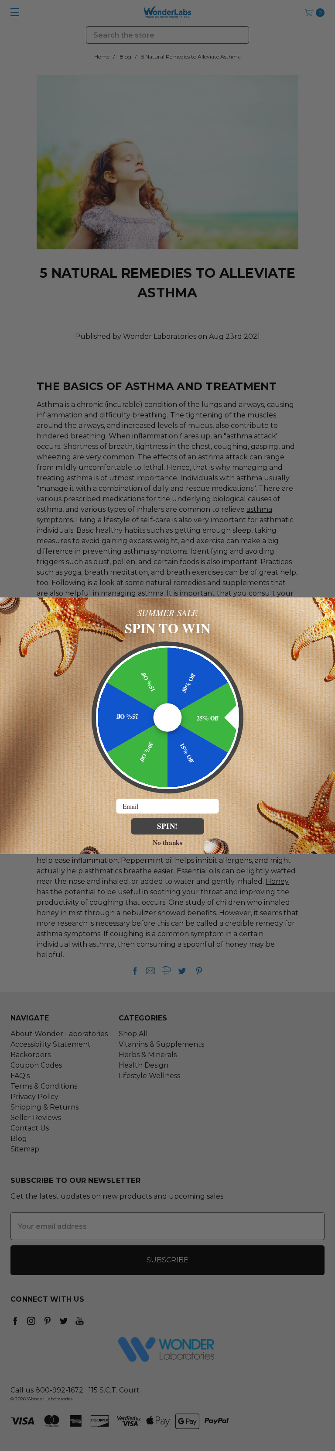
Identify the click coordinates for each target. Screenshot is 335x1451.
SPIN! (167, 825)
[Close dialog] (326, 606)
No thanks (167, 842)
